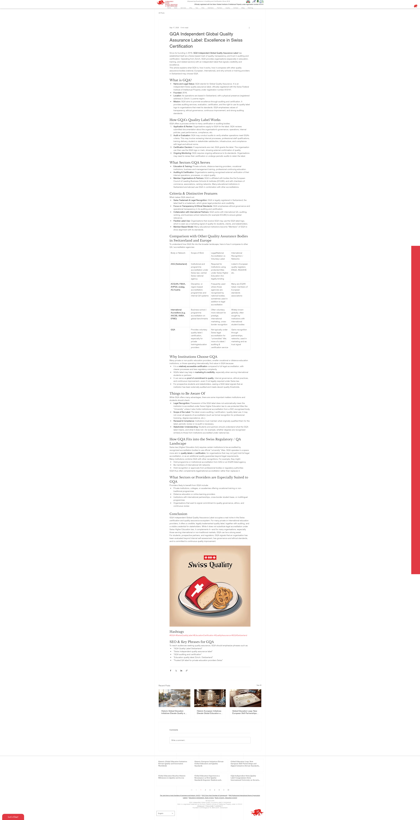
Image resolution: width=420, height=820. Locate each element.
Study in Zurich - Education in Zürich (226, 798)
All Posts (161, 13)
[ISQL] (415, 6)
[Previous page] (196, 790)
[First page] (192, 790)
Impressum (200, 806)
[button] (175, 8)
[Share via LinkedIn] (181, 671)
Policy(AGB (209, 806)
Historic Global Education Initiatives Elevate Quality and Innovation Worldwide (174, 712)
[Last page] (228, 790)
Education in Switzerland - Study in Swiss (201, 798)
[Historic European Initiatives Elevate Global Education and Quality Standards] (210, 698)
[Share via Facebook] (171, 671)
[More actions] (249, 27)
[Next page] (224, 790)
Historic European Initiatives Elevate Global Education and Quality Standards (210, 712)
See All (259, 685)
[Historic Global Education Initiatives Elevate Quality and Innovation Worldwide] (174, 698)
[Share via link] (187, 671)
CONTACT (218, 806)
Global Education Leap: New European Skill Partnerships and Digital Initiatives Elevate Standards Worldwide (244, 712)
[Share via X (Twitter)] (176, 671)
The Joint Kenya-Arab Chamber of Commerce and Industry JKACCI (180, 795)
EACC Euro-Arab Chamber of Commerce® (214, 795)
